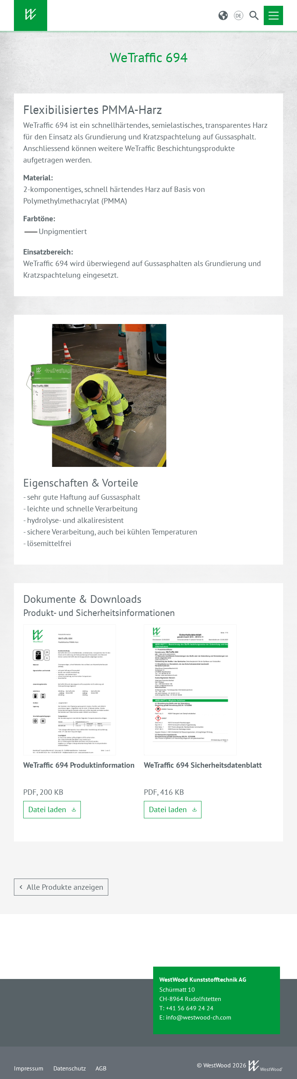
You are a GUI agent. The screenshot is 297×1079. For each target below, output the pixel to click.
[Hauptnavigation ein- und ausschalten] (273, 15)
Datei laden (48, 809)
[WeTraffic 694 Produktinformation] (69, 689)
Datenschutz (69, 1068)
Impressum (28, 1068)
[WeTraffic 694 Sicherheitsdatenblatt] (190, 689)
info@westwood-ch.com (198, 1017)
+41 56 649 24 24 (189, 1008)
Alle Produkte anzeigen (65, 887)
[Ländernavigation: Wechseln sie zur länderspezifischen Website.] (223, 15)
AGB (101, 1068)
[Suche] (254, 15)
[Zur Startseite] (30, 15)
